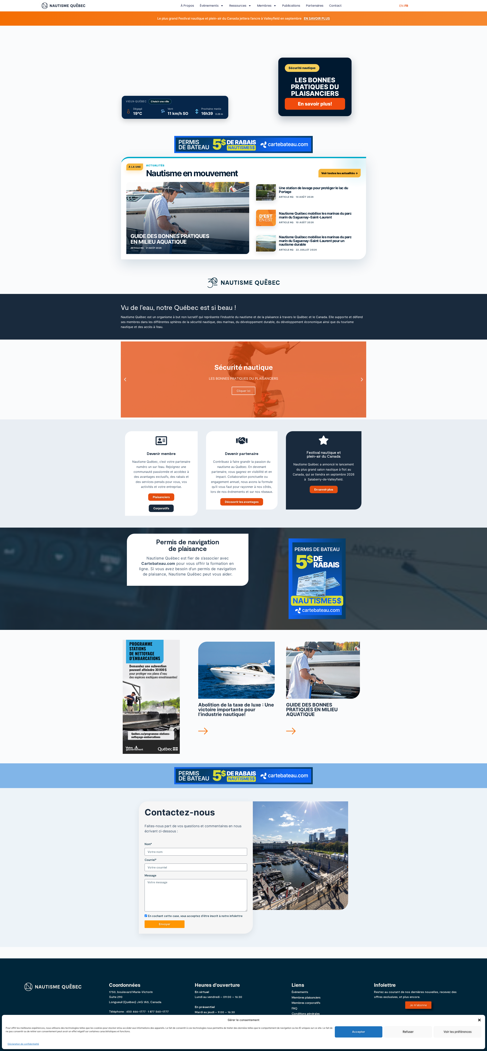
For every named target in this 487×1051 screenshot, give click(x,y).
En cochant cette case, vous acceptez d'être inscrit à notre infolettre (195, 916)
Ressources (237, 5)
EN (401, 6)
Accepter (358, 1032)
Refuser (408, 1032)
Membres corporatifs (306, 1002)
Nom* (148, 844)
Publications (291, 5)
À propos (187, 5)
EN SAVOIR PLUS (282, 18)
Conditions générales (306, 1013)
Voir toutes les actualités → (339, 173)
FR (406, 6)
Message (150, 875)
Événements (209, 5)
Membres (264, 5)
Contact (335, 5)
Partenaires (314, 5)
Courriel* (150, 859)
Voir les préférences (458, 1032)
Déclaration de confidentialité (23, 1044)
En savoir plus (315, 104)
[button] (479, 1020)
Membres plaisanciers (306, 997)
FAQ (294, 1008)
